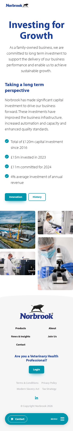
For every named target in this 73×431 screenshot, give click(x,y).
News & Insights (20, 336)
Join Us (52, 336)
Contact (20, 344)
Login (36, 369)
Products (20, 328)
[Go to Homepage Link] (17, 5)
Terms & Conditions (27, 383)
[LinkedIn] (36, 397)
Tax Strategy (49, 389)
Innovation (15, 197)
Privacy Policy (49, 383)
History (37, 197)
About (52, 328)
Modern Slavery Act (28, 389)
